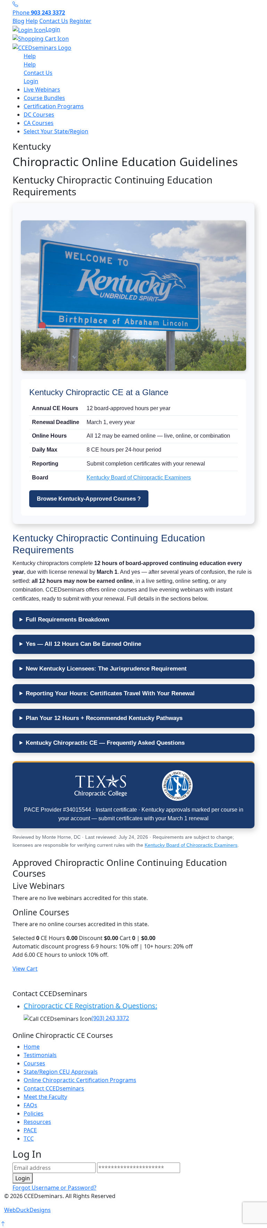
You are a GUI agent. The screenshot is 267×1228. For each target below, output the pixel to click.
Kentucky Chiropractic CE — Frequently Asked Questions (105, 743)
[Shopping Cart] (133, 38)
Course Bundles (44, 98)
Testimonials (40, 1055)
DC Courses (39, 114)
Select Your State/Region (56, 131)
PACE (30, 1130)
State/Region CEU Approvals (61, 1072)
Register (80, 21)
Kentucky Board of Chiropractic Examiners (139, 477)
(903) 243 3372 (110, 1018)
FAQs (30, 1105)
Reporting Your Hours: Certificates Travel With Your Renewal (110, 693)
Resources (37, 1122)
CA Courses (39, 123)
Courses (34, 1063)
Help (32, 21)
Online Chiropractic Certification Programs (80, 1080)
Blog (18, 21)
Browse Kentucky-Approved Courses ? (89, 499)
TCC (29, 1138)
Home (32, 1046)
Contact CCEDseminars (54, 1088)
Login (53, 29)
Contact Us (53, 21)
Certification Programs (54, 106)
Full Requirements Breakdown (67, 619)
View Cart (25, 968)
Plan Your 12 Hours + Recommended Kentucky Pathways (104, 718)
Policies (33, 1113)
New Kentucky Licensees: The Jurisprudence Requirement (106, 668)
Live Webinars (42, 89)
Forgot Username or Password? (54, 1187)
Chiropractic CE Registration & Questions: (90, 1005)
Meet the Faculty (45, 1097)
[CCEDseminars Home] (42, 47)
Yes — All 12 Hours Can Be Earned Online (83, 644)
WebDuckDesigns (27, 1210)
